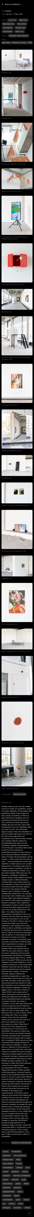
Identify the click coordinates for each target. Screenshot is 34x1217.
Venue (4, 39)
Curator (4, 36)
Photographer (6, 794)
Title (3, 11)
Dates (4, 14)
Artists (4, 20)
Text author (6, 1143)
